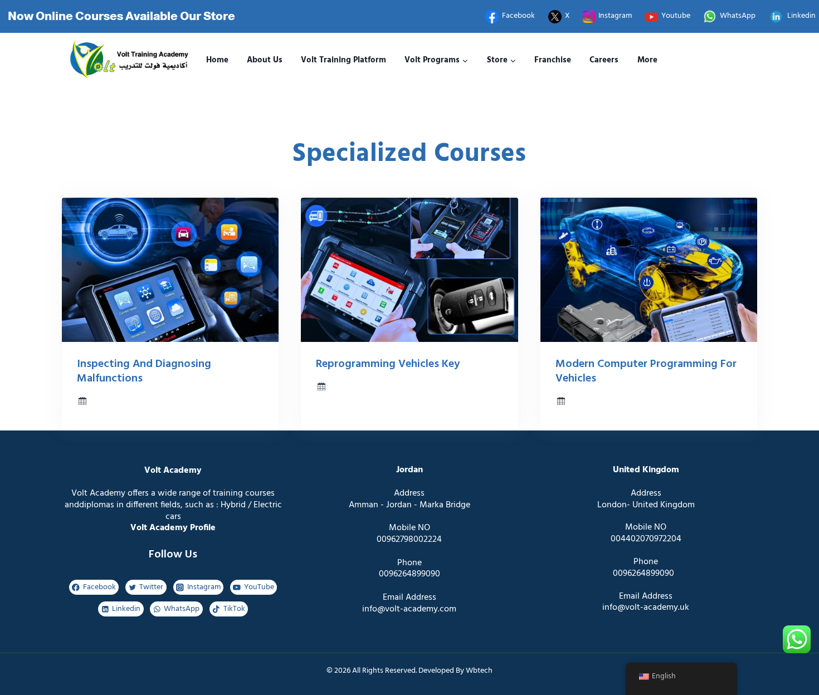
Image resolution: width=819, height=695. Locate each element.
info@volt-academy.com (409, 609)
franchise (552, 60)
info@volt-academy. (641, 607)
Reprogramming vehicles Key (388, 364)
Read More (361, 425)
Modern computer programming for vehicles (646, 371)
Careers (603, 60)
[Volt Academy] (126, 60)
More (647, 60)
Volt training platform (343, 60)
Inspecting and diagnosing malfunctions (144, 371)
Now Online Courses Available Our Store (121, 15)
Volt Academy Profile (173, 528)
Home (217, 60)
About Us (264, 60)
